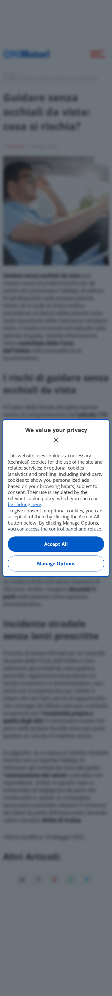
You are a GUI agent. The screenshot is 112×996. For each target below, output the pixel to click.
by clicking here (24, 504)
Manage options (56, 563)
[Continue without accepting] (56, 439)
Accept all (56, 544)
